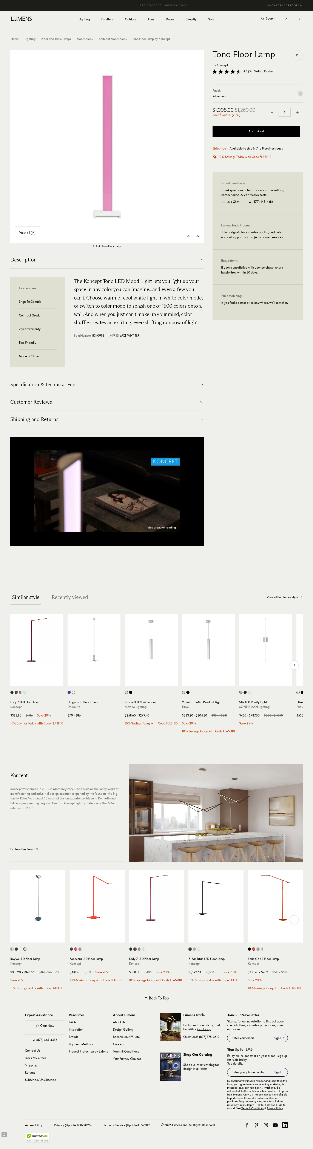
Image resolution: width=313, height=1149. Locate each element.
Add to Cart (256, 131)
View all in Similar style (282, 597)
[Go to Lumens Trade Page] (170, 1027)
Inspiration (76, 1029)
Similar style (26, 597)
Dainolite (74, 707)
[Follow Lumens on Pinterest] (256, 1125)
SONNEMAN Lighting (254, 707)
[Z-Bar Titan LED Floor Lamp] (216, 897)
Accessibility (33, 1125)
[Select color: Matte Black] (16, 949)
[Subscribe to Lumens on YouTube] (275, 1125)
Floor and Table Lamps (56, 39)
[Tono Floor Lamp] (107, 146)
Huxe (185, 707)
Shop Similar (40, 681)
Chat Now (47, 1025)
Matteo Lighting (135, 707)
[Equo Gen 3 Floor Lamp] (275, 897)
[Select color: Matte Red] (16, 692)
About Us (119, 1022)
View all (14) (27, 232)
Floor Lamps (85, 39)
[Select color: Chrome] (12, 949)
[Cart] (300, 18)
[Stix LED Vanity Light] (265, 640)
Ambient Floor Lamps (113, 39)
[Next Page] (197, 237)
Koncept (222, 65)
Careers (118, 1044)
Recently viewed (70, 597)
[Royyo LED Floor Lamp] (37, 897)
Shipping (31, 1065)
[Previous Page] (189, 237)
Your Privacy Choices (127, 1058)
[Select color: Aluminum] (126, 692)
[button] (227, 71)
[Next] (202, 5)
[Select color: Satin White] (249, 692)
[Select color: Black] (12, 692)
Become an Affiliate (126, 1037)
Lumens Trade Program (284, 5)
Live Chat (233, 202)
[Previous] (111, 5)
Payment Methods (81, 1044)
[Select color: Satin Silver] (298, 692)
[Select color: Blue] (69, 692)
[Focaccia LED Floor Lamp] (97, 897)
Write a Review (263, 71)
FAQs (72, 1022)
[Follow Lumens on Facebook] (247, 1125)
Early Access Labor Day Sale (156, 5)
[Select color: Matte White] (20, 949)
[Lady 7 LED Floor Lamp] (36, 640)
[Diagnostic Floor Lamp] (94, 640)
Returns (30, 1072)
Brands (73, 1037)
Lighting (30, 39)
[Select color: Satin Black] (245, 692)
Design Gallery (123, 1029)
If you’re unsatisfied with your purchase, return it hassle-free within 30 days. (253, 270)
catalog (209, 1064)
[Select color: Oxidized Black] (130, 692)
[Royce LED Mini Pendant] (151, 640)
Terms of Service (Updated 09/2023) (127, 1125)
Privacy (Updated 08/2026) (72, 1125)
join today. (204, 1029)
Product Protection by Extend (88, 1051)
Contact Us (32, 1050)
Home (15, 39)
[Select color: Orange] (253, 949)
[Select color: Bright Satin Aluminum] (240, 692)
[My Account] (286, 18)
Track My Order (35, 1058)
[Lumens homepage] (21, 19)
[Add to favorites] (297, 55)
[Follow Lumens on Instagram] (266, 1125)
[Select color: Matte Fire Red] (75, 949)
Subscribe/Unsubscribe (40, 1080)
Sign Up (279, 1038)
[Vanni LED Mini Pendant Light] (208, 640)
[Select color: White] (24, 692)
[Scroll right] (294, 665)
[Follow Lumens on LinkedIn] (285, 1125)
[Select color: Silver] (20, 692)
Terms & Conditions (126, 1051)
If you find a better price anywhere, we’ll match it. (254, 303)
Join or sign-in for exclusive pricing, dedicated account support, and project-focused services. (252, 235)
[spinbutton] (285, 112)
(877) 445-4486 (263, 202)
